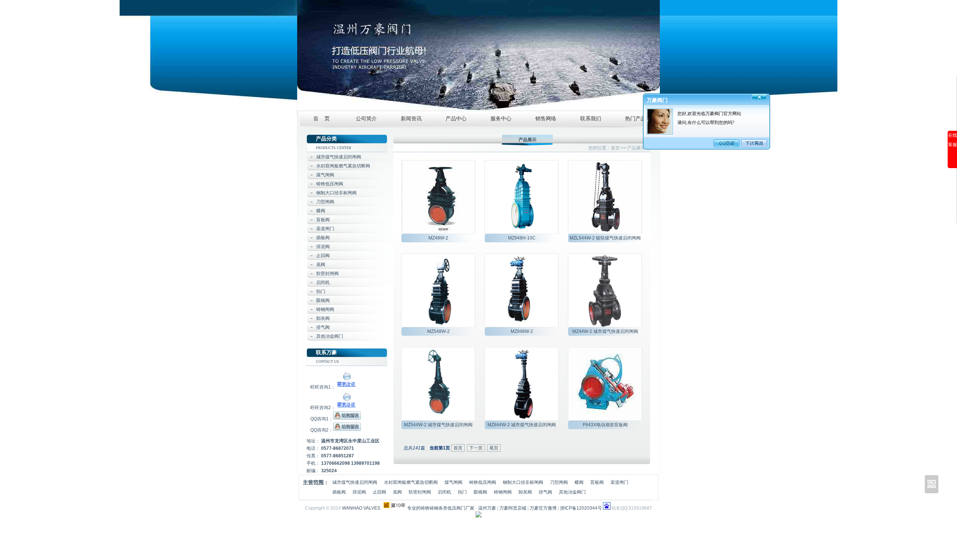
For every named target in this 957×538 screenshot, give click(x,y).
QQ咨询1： (321, 418)
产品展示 (636, 148)
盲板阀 (323, 219)
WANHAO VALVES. (361, 508)
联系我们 (590, 118)
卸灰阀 (323, 318)
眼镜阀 (323, 300)
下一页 (476, 448)
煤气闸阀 (325, 174)
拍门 (320, 291)
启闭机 (323, 282)
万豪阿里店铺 (512, 508)
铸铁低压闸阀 (329, 183)
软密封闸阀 (327, 273)
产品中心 (456, 118)
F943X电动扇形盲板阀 (605, 424)
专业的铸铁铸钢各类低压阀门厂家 (440, 508)
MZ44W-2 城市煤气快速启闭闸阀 (605, 331)
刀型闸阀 (325, 201)
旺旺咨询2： (322, 407)
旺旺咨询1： (322, 387)
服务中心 (500, 118)
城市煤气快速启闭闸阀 (338, 157)
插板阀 (323, 237)
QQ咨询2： (321, 430)
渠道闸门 (325, 228)
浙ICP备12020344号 (581, 508)
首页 (615, 148)
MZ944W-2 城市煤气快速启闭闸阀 (521, 424)
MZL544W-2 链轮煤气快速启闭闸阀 (605, 238)
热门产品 (635, 118)
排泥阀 (323, 246)
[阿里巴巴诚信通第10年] (394, 505)
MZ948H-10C (522, 238)
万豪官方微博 (543, 508)
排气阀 (323, 327)
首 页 (321, 118)
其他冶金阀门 (329, 336)
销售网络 (545, 118)
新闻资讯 (411, 118)
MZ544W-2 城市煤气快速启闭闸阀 (438, 424)
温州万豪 (487, 508)
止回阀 (323, 255)
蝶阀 (320, 210)
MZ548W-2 (438, 331)
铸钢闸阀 (325, 309)
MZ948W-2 (522, 331)
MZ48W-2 (438, 238)
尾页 (493, 448)
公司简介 (366, 118)
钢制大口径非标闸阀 (336, 192)
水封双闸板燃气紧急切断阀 (343, 165)
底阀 (320, 264)
